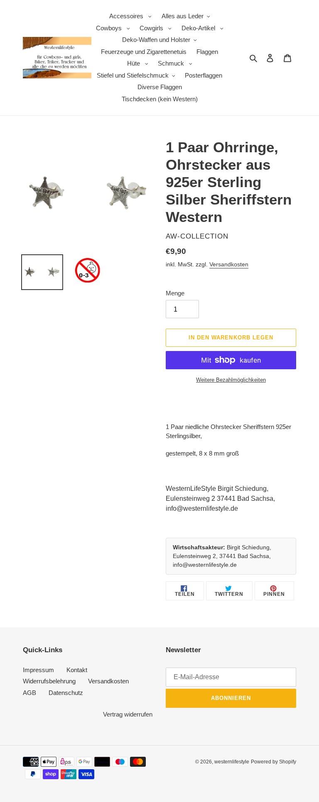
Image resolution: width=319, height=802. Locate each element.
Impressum (38, 669)
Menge (175, 293)
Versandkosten (228, 264)
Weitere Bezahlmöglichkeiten (231, 380)
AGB (29, 692)
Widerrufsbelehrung (49, 681)
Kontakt (76, 669)
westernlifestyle (231, 762)
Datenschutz (66, 692)
